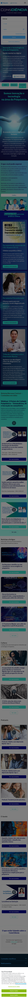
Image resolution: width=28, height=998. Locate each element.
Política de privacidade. (20, 983)
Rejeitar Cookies (14, 990)
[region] (14, 982)
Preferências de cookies (14, 986)
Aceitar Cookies (14, 995)
